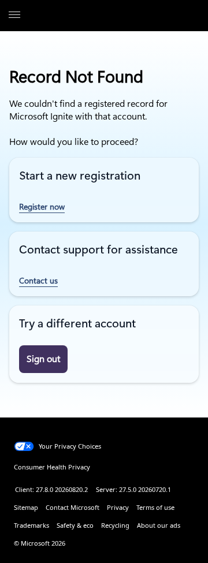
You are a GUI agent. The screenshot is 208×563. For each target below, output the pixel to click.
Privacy (118, 507)
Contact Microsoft (72, 507)
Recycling (115, 525)
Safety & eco (75, 525)
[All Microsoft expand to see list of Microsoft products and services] (14, 15)
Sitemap (26, 507)
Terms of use (155, 507)
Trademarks (31, 525)
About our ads (158, 525)
